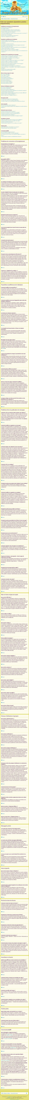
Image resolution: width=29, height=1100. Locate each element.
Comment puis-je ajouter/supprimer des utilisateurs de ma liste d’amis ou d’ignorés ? (14, 107)
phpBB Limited (9, 1034)
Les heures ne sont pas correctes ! (7, 43)
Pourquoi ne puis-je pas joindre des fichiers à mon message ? (12, 63)
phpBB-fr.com (10, 1097)
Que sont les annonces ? (5, 79)
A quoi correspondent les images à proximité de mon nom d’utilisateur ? (14, 47)
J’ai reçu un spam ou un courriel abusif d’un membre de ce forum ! (13, 101)
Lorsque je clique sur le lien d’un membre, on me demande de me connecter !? (14, 51)
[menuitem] (4, 16)
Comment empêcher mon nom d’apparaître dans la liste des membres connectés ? (13, 42)
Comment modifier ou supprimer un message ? (9, 56)
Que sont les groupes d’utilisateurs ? (7, 89)
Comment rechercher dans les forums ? (8, 111)
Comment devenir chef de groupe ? (7, 91)
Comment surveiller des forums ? (7, 121)
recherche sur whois (5, 1060)
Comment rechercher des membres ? (8, 114)
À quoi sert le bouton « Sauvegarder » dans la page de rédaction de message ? (13, 68)
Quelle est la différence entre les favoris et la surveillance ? (11, 119)
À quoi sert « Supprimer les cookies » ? (8, 36)
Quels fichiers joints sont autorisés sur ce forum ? (10, 126)
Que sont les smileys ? (5, 76)
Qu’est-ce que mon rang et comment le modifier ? (10, 49)
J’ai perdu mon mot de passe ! (6, 34)
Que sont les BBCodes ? (5, 74)
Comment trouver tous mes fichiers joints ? (9, 128)
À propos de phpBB (8, 1038)
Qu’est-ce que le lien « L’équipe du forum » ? (9, 95)
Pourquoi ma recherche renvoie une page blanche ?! (10, 113)
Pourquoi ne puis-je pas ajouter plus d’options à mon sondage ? (12, 60)
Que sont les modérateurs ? (6, 88)
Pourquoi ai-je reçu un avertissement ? (8, 64)
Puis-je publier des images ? (6, 77)
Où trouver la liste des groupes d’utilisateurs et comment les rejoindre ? (14, 90)
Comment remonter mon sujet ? (6, 70)
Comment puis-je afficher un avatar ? (7, 48)
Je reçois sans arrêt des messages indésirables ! (10, 100)
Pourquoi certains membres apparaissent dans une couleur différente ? (14, 92)
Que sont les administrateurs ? (6, 87)
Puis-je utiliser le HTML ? (5, 75)
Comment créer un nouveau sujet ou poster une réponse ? (11, 55)
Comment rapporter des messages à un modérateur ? (11, 65)
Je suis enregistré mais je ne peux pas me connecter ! (11, 30)
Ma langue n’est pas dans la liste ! (7, 46)
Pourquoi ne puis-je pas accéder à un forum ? (9, 62)
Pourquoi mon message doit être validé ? (8, 69)
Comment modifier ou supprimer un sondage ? (9, 61)
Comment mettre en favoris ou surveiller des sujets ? (10, 120)
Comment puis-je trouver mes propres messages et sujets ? (12, 115)
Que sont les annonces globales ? (7, 78)
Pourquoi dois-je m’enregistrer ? (7, 27)
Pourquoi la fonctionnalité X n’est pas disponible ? (10, 133)
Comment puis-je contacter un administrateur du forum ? (11, 136)
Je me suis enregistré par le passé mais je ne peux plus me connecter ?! (14, 33)
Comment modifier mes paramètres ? (7, 40)
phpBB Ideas (13, 1047)
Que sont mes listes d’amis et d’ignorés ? (8, 105)
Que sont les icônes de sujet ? (6, 83)
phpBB (3, 348)
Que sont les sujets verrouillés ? (7, 82)
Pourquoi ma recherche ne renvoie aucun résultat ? (10, 112)
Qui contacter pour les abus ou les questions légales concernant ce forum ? (13, 135)
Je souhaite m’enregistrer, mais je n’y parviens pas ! (10, 29)
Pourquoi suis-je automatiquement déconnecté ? (9, 35)
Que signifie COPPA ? (5, 28)
